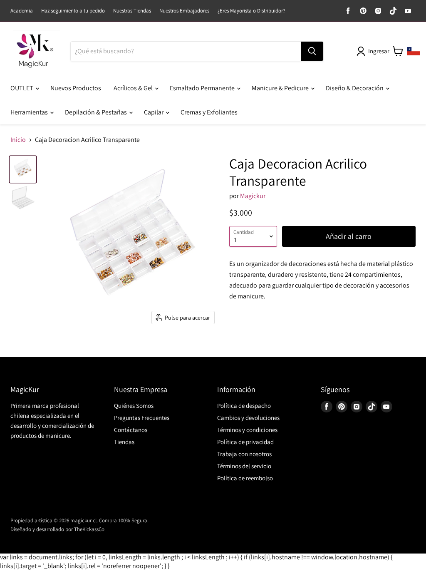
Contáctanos (130, 430)
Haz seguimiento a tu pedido (73, 11)
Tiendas (124, 442)
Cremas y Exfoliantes (209, 112)
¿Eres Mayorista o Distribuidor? (251, 11)
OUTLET (22, 88)
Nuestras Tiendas (132, 11)
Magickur (252, 195)
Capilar (154, 112)
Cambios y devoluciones (248, 418)
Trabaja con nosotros (244, 454)
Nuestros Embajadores (184, 11)
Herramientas (29, 112)
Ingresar (378, 51)
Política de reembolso (245, 478)
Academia (21, 11)
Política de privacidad (245, 442)
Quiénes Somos (134, 406)
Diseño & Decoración (355, 88)
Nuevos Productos (75, 88)
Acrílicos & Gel (134, 88)
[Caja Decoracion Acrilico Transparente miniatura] (23, 169)
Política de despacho (244, 406)
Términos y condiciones (247, 430)
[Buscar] (312, 51)
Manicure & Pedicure (281, 88)
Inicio (18, 140)
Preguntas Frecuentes (141, 418)
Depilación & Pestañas (96, 112)
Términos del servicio (244, 466)
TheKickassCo (89, 529)
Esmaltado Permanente (203, 88)
